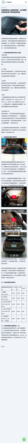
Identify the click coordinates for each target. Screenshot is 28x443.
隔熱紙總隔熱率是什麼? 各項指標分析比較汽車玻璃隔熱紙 (13, 130)
